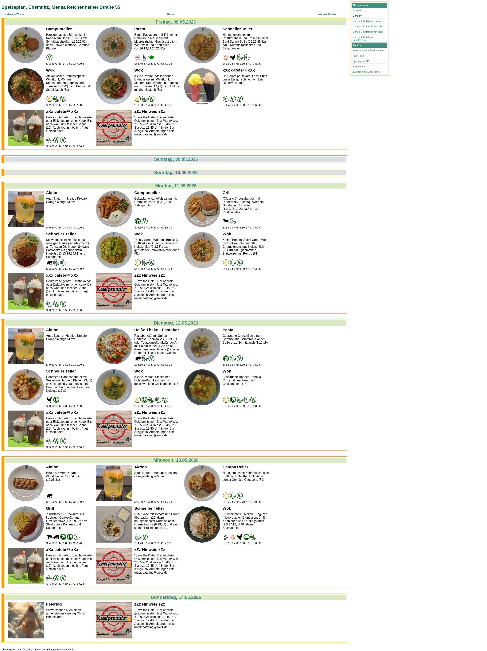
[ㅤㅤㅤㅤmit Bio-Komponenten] (239, 57)
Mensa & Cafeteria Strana (367, 21)
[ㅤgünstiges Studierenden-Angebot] (49, 98)
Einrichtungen (361, 5)
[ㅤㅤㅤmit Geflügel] (232, 57)
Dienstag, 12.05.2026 (176, 323)
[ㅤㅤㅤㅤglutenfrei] (137, 221)
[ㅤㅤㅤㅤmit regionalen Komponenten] (246, 57)
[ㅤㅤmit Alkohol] (144, 57)
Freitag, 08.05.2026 (176, 22)
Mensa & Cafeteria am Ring (368, 31)
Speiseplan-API (361, 61)
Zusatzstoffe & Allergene (366, 71)
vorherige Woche (14, 14)
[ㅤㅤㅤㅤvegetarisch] (49, 57)
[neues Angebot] (137, 57)
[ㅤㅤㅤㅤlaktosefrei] (56, 399)
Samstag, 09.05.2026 (176, 159)
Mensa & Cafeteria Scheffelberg (363, 38)
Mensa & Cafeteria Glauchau (368, 26)
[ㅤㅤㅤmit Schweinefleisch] (49, 262)
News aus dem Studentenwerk (369, 50)
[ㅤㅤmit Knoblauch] (226, 57)
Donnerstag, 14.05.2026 (176, 597)
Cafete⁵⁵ (357, 10)
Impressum (359, 66)
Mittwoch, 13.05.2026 (175, 460)
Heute (170, 14)
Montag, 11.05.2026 (176, 185)
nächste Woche (327, 14)
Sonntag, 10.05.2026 (176, 172)
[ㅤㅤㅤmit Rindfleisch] (226, 221)
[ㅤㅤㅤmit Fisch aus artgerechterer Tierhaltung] (151, 57)
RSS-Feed (358, 55)
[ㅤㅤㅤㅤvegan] (63, 98)
